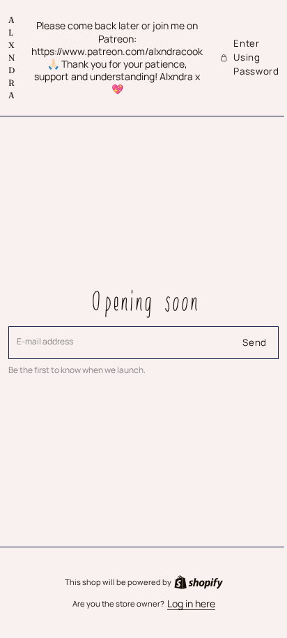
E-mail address (45, 341)
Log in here (186, 604)
